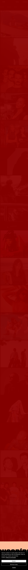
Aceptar (14, 561)
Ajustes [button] (14, 567)
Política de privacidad (11, 557)
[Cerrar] (26, 552)
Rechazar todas (14, 564)
